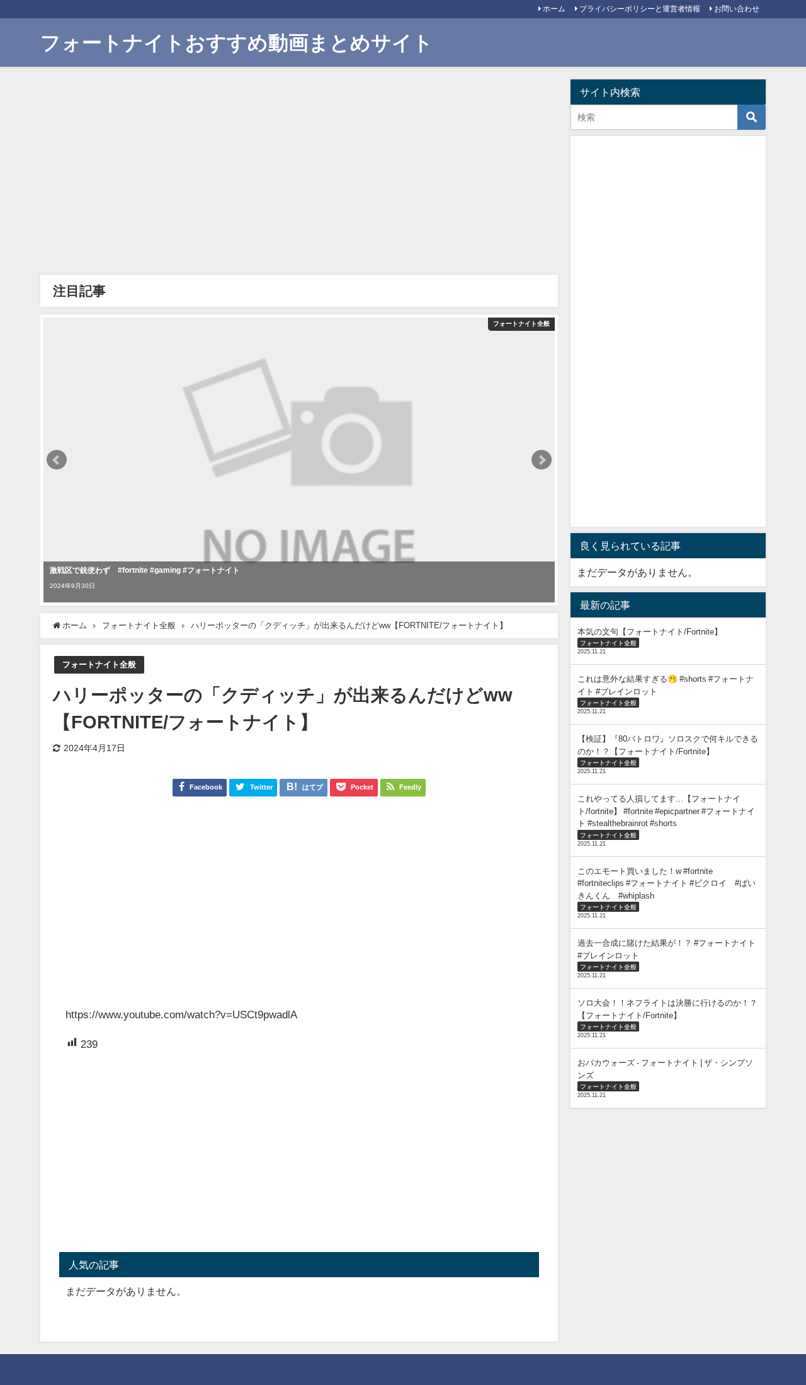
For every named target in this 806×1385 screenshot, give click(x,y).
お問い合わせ (736, 9)
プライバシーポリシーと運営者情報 (639, 9)
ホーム (554, 9)
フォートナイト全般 (99, 664)
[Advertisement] (299, 174)
